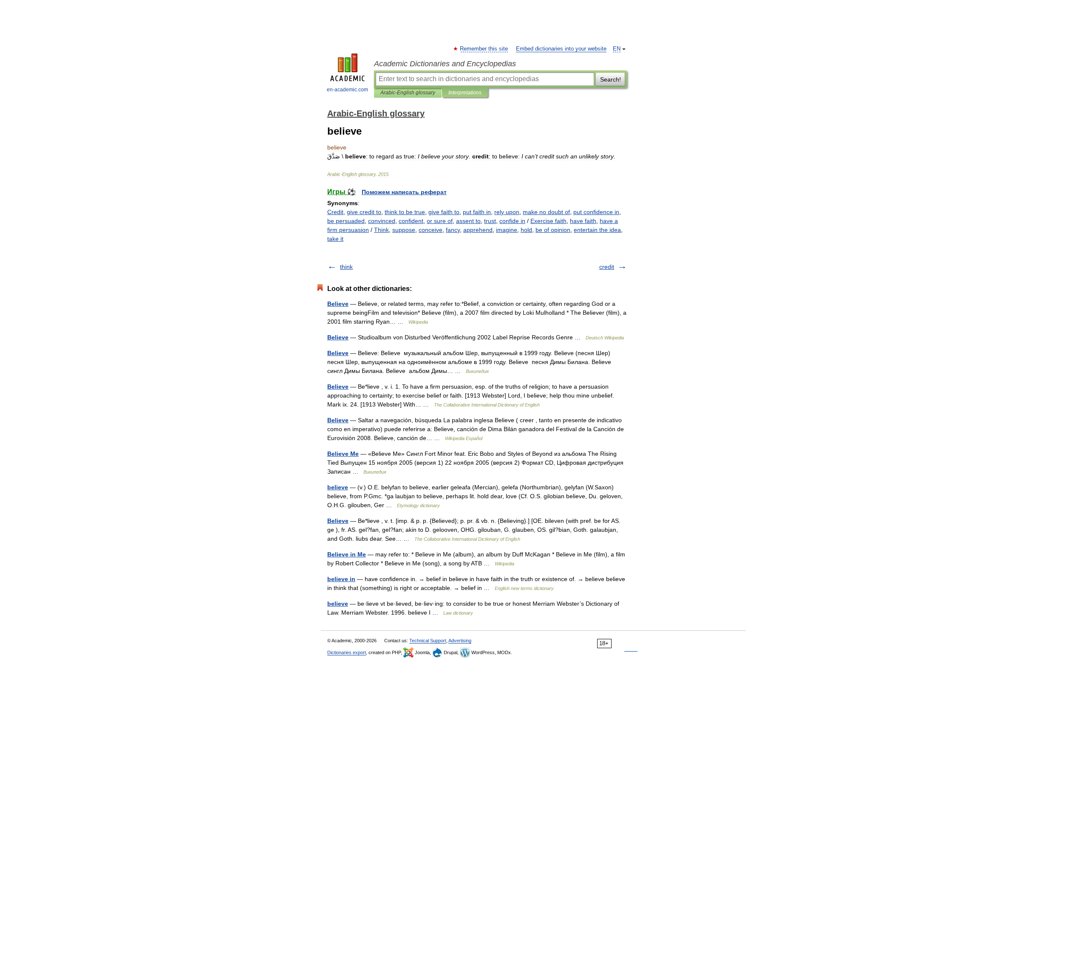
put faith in (477, 212)
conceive (430, 229)
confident (411, 220)
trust (490, 220)
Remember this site (484, 49)
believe (337, 487)
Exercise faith (548, 220)
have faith (583, 220)
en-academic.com (347, 90)
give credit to (364, 212)
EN (616, 49)
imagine (506, 229)
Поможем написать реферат (404, 192)
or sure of (440, 220)
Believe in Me (346, 554)
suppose (403, 229)
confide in (512, 220)
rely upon (506, 212)
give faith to (443, 212)
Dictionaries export (346, 652)
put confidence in (596, 212)
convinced (381, 220)
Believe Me (343, 453)
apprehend (478, 229)
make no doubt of (546, 212)
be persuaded (346, 220)
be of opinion (553, 229)
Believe (337, 303)
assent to (468, 220)
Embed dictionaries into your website (561, 49)
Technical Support (427, 640)
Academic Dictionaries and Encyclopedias (445, 63)
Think (381, 229)
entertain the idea (597, 229)
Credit (335, 212)
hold (526, 229)
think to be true (405, 212)
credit (606, 266)
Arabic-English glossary (407, 93)
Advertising (459, 640)
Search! (610, 79)
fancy (453, 229)
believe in (341, 579)
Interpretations (465, 93)
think (346, 266)
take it (335, 238)
